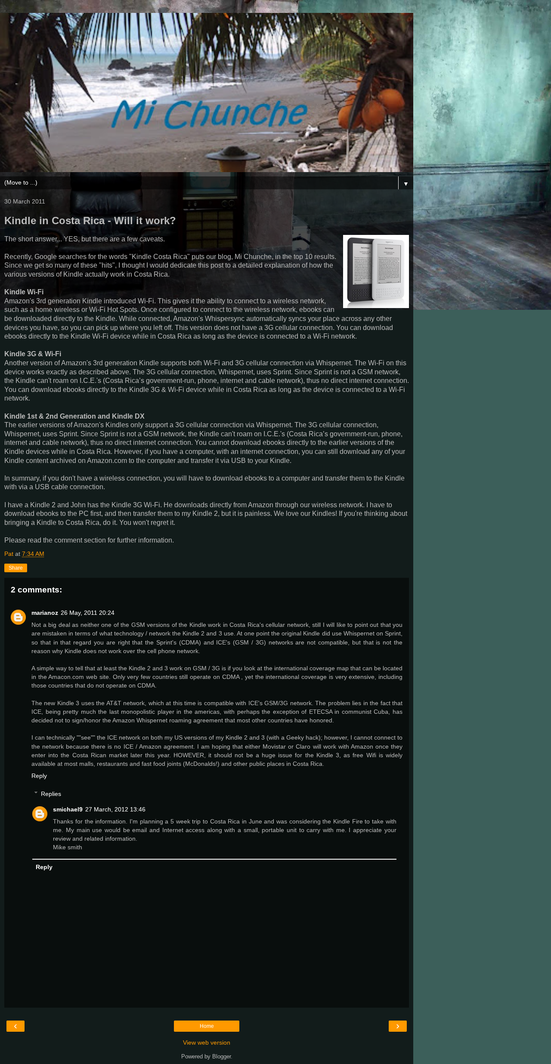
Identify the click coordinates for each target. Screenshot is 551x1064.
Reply (39, 775)
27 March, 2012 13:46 (115, 809)
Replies (51, 793)
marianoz (44, 612)
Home (207, 1026)
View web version (206, 1042)
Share (16, 568)
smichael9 (68, 809)
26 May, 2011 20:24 (88, 612)
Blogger (221, 1056)
